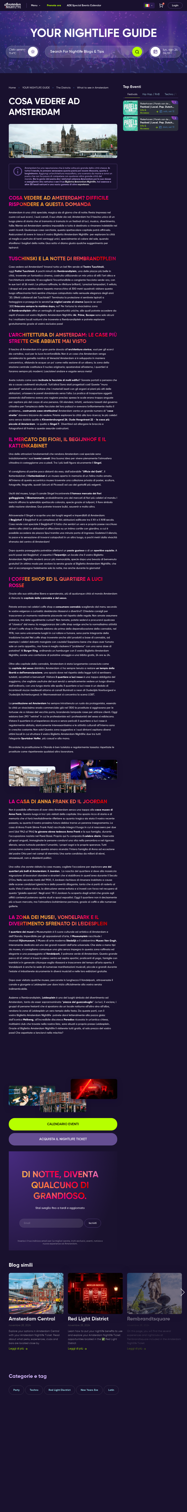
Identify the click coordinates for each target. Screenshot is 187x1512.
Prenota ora (54, 5)
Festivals (132, 94)
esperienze (83, 185)
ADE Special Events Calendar (84, 5)
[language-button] (149, 5)
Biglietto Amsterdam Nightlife (71, 234)
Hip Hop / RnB (151, 94)
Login (175, 5)
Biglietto (80, 182)
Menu (34, 5)
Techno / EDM (173, 94)
